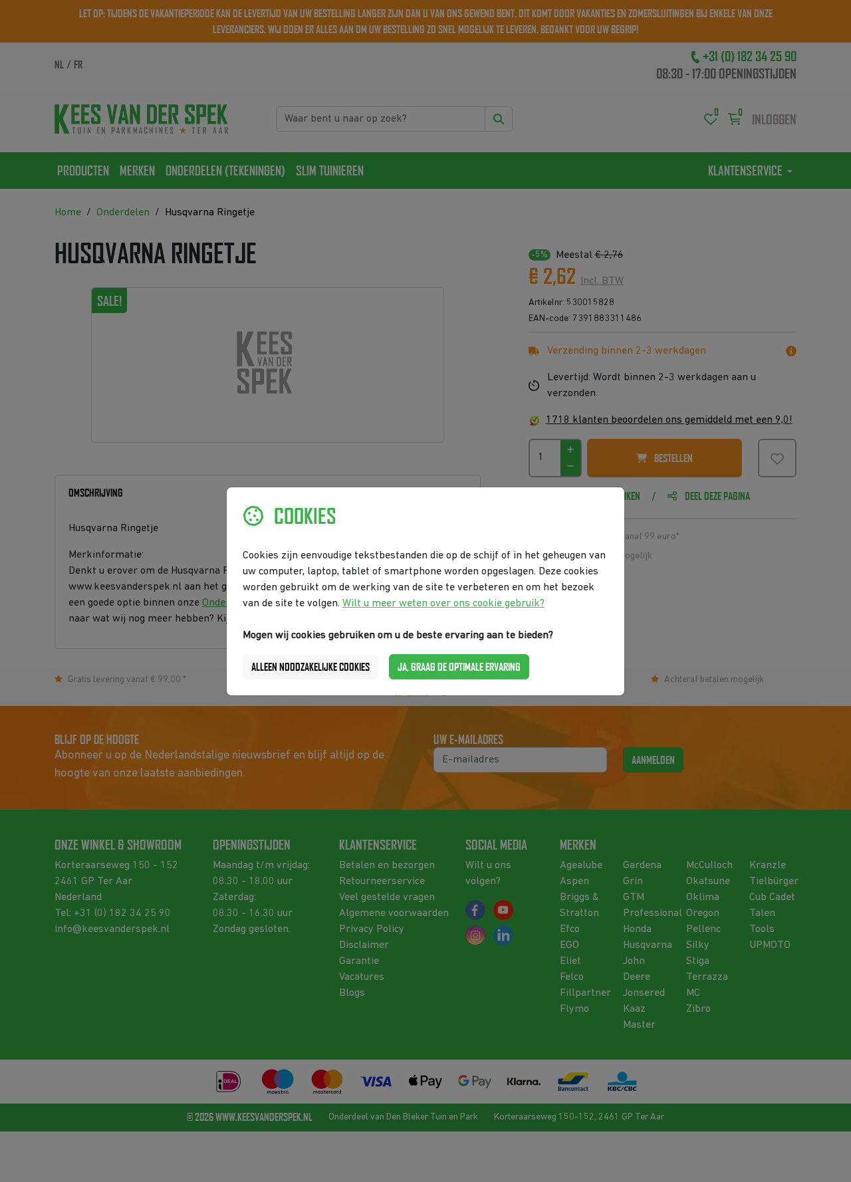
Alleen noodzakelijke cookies (310, 666)
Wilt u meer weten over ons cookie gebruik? (443, 603)
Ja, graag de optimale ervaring (459, 666)
